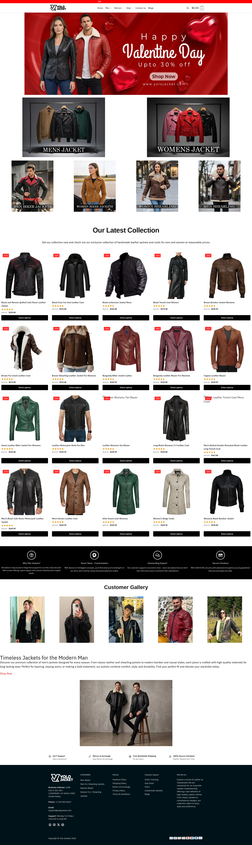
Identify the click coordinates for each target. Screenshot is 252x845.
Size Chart (149, 783)
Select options (25, 318)
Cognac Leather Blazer (215, 375)
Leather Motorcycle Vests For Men (68, 445)
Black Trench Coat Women (166, 302)
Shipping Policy (119, 783)
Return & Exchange (121, 787)
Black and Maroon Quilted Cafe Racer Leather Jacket (23, 304)
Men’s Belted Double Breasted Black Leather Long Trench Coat (226, 447)
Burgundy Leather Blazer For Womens (171, 375)
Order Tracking (151, 779)
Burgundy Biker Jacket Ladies (117, 375)
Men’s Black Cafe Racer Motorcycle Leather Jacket (22, 520)
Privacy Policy (119, 790)
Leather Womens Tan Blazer (116, 445)
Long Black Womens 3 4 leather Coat (171, 445)
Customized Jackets (154, 790)
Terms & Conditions (121, 794)
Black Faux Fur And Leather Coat (68, 302)
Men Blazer (85, 780)
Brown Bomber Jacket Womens (219, 302)
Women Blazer (86, 788)
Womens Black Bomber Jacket (219, 518)
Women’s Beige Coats (163, 518)
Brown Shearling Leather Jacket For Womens (74, 375)
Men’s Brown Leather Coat (65, 518)
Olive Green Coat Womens (115, 518)
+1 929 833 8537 (63, 802)
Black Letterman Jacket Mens (117, 302)
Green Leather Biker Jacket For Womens (21, 445)
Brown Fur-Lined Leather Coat (15, 375)
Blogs (147, 794)
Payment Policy (119, 779)
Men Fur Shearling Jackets (92, 784)
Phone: (51, 802)
